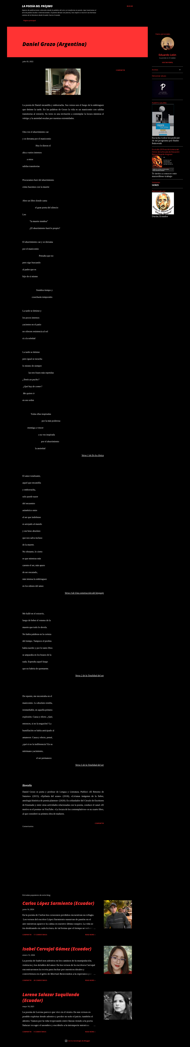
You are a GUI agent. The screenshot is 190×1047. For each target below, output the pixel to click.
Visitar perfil (167, 62)
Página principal (29, 20)
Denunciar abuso (159, 76)
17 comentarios (40, 935)
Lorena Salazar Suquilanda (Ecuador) (50, 997)
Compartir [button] (120, 70)
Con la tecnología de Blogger (78, 1041)
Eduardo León (167, 55)
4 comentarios (40, 1032)
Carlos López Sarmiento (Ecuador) (58, 903)
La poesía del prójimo (37, 6)
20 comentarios (40, 980)
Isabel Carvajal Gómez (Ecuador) (56, 949)
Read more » (90, 935)
